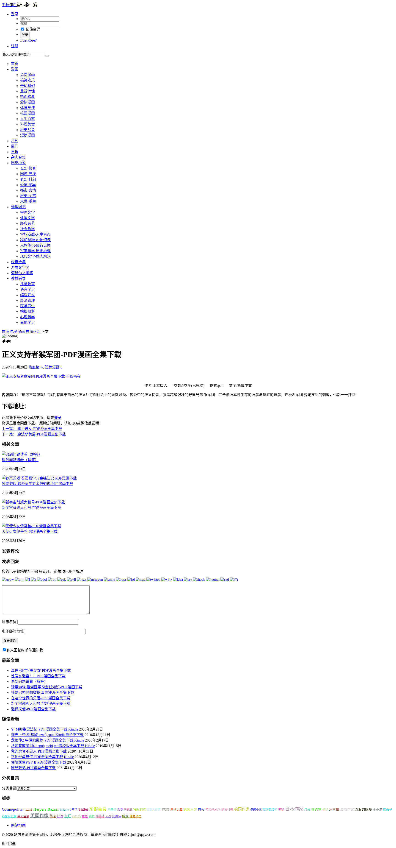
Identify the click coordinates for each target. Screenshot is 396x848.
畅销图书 (18, 207)
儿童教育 (27, 284)
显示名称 (9, 622)
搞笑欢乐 (27, 80)
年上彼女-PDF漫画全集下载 (32, 429)
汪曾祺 (334, 809)
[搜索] (47, 55)
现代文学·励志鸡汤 (35, 256)
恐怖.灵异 (28, 185)
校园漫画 (27, 113)
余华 (120, 809)
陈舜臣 (116, 816)
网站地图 (18, 825)
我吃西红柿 (269, 809)
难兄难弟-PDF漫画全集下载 (33, 768)
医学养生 (27, 306)
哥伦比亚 (176, 809)
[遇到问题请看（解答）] (22, 454)
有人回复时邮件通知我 (24, 650)
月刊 (14, 141)
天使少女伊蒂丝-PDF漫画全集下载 (30, 531)
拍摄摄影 (27, 311)
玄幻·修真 (28, 168)
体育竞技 (27, 108)
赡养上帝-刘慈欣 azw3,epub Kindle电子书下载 (47, 735)
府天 (201, 809)
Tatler (83, 809)
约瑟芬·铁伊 (9, 816)
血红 (67, 816)
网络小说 (18, 163)
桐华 (325, 809)
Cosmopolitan (13, 809)
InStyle (64, 809)
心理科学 (27, 317)
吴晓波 (165, 809)
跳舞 (92, 816)
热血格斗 (27, 97)
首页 (14, 64)
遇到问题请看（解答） (20, 460)
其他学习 (27, 322)
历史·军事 (28, 196)
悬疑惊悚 (27, 91)
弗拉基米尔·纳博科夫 (219, 809)
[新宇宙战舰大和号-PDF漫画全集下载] (33, 502)
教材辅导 (18, 278)
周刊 (14, 146)
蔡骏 (53, 816)
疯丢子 (387, 809)
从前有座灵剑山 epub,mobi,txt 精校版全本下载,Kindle (53, 746)
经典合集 (18, 262)
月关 (307, 809)
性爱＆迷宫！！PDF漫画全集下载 (38, 676)
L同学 (73, 809)
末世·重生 (28, 201)
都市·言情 (28, 190)
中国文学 (27, 212)
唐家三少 (190, 809)
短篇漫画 (27, 135)
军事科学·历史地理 (35, 251)
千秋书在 (9, 5)
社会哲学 (27, 229)
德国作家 (242, 809)
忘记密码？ (29, 40)
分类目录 (9, 788)
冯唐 (136, 809)
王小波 (377, 809)
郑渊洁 (100, 816)
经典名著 (27, 223)
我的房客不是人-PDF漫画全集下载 (39, 751)
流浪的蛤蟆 (363, 809)
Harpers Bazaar (46, 809)
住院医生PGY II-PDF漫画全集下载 (38, 762)
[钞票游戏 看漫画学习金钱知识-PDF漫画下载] (39, 478)
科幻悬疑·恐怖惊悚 (35, 240)
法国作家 (347, 809)
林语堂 (316, 809)
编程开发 (27, 295)
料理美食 (27, 124)
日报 (14, 152)
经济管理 (27, 300)
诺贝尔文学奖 (22, 273)
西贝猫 (76, 816)
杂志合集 (18, 157)
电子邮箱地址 (13, 631)
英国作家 (39, 815)
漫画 (14, 69)
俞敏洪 (128, 809)
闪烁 (108, 816)
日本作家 (294, 809)
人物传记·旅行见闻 (35, 245)
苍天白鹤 (23, 816)
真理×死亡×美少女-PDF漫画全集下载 (41, 670)
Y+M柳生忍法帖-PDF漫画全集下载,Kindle (44, 729)
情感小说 (255, 809)
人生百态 (27, 119)
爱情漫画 (27, 102)
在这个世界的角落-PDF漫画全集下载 (40, 698)
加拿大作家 (153, 809)
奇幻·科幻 (28, 179)
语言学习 (27, 289)
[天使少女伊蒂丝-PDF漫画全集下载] (31, 526)
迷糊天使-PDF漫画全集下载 (33, 709)
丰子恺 (111, 809)
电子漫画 (17, 332)
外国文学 (27, 218)
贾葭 (85, 816)
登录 (57, 418)
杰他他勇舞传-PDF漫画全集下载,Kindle (42, 757)
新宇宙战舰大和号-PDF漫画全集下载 (31, 508)
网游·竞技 (28, 174)
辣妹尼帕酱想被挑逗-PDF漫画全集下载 (42, 693)
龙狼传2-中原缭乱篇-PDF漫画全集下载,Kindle (47, 740)
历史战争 (27, 130)
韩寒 (125, 816)
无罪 (281, 809)
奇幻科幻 (27, 86)
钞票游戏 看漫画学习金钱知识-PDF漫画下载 (37, 484)
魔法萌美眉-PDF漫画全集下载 (34, 434)
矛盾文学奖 (20, 267)
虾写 (60, 816)
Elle (28, 809)
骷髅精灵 (135, 816)
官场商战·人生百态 (35, 234)
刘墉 (143, 809)
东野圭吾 (98, 809)
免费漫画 (27, 75)
